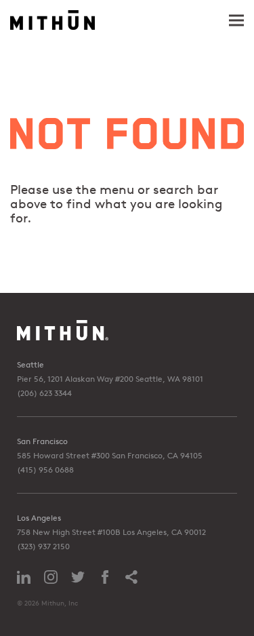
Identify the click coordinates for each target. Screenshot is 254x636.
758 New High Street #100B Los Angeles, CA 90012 (111, 532)
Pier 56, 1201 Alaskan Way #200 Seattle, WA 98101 (110, 379)
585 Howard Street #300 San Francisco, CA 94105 (110, 455)
